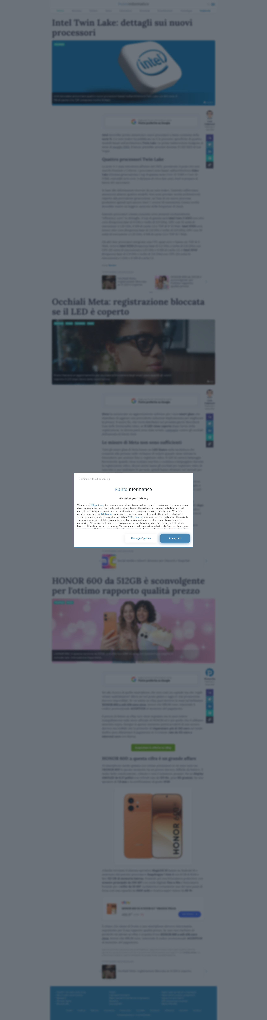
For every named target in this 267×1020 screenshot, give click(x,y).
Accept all (175, 538)
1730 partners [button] (96, 505)
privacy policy (174, 529)
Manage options (141, 538)
